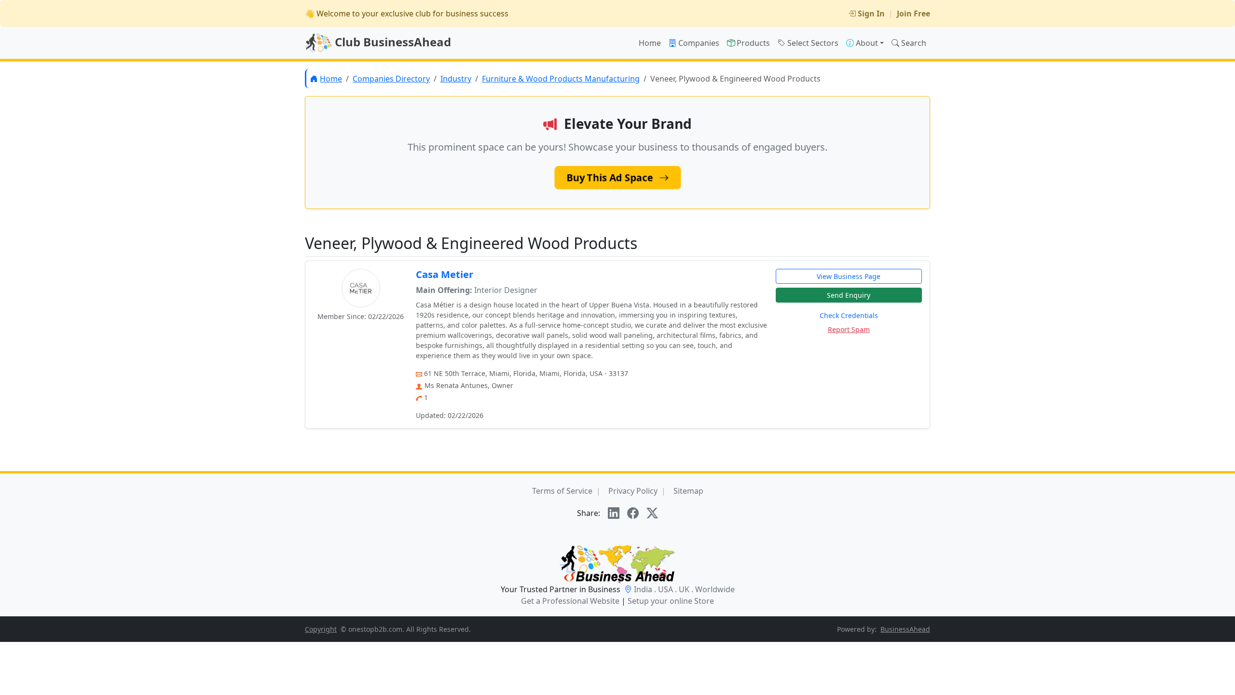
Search (913, 43)
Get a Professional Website (570, 601)
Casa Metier (444, 274)
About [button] (867, 43)
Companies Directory (391, 78)
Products (753, 43)
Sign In (871, 13)
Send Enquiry (848, 295)
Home (650, 43)
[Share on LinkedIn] (613, 513)
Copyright (321, 629)
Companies (698, 43)
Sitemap (688, 491)
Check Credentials (849, 315)
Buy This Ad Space (611, 177)
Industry (455, 78)
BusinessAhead (905, 629)
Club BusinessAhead (391, 42)
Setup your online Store (671, 601)
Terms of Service (562, 491)
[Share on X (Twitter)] (652, 513)
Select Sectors (812, 43)
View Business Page (848, 276)
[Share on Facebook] (633, 513)
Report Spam (849, 329)
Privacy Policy (633, 491)
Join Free (913, 13)
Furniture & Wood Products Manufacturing (561, 78)
